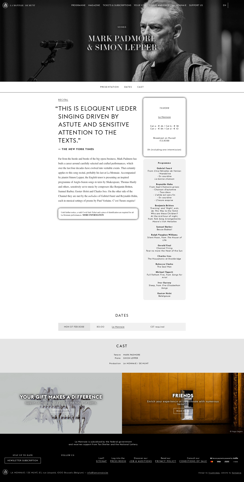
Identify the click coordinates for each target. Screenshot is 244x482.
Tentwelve (236, 473)
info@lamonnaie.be (97, 472)
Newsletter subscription (22, 460)
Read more (183, 411)
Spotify (78, 460)
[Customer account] (232, 5)
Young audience (159, 5)
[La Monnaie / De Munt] (5, 472)
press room (118, 461)
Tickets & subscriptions (117, 5)
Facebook (49, 460)
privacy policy (165, 461)
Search (238, 5)
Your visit (140, 5)
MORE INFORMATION (93, 215)
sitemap (101, 461)
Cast (140, 87)
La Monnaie (179, 5)
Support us (196, 5)
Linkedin (86, 460)
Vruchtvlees (214, 473)
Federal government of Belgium (145, 443)
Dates (128, 87)
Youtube (71, 460)
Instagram (56, 460)
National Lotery (164, 443)
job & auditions (140, 461)
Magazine (94, 5)
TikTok (64, 460)
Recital (63, 99)
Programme (78, 5)
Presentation (109, 87)
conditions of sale (193, 461)
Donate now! (61, 409)
